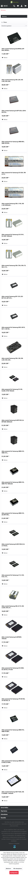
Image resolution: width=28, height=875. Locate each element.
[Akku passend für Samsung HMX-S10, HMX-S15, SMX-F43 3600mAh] (14, 440)
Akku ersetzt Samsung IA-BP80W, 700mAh (12, 637)
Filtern (5, 22)
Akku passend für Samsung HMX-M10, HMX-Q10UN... (13, 142)
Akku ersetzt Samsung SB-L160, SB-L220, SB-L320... (12, 359)
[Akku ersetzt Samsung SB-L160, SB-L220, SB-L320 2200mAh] (14, 347)
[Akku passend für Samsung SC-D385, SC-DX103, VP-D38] (14, 657)
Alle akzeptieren (17, 868)
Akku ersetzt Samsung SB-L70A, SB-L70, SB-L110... (14, 266)
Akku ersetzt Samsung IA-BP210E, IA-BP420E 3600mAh (13, 421)
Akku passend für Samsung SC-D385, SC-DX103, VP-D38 (13, 668)
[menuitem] (4, 5)
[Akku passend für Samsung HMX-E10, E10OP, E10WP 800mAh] (14, 750)
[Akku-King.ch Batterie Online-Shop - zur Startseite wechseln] (14, 2)
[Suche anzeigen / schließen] (14, 5)
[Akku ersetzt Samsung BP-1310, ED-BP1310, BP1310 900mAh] (14, 285)
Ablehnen (8, 868)
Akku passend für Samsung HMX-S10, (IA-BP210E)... (13, 514)
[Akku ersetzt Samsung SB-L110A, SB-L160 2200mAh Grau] (14, 192)
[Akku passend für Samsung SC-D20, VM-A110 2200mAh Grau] (14, 161)
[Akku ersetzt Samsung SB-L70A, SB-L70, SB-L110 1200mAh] (14, 254)
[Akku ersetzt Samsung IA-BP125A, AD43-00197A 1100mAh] (14, 99)
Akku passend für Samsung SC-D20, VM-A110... (14, 173)
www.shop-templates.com (14, 847)
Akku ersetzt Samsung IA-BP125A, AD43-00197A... (14, 111)
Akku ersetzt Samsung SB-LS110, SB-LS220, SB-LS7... (13, 606)
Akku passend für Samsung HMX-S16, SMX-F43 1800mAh (13, 483)
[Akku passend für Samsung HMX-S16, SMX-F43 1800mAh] (14, 471)
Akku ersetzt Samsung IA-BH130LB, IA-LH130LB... (13, 544)
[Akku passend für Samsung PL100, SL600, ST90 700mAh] (14, 378)
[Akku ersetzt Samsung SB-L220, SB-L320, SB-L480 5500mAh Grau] (14, 69)
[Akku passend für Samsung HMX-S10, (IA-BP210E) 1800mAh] (14, 502)
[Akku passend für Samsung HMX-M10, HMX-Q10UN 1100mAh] (14, 130)
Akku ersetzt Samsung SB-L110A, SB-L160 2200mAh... (13, 204)
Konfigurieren (14, 872)
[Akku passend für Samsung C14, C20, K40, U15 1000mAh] (14, 564)
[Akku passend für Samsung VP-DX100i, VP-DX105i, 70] (14, 688)
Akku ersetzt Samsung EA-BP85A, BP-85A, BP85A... (13, 49)
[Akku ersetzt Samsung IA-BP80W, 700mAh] (14, 626)
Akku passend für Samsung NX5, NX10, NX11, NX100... (13, 328)
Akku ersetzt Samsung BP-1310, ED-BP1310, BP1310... (12, 297)
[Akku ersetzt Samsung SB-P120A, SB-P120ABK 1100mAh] (14, 781)
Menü (6, 6)
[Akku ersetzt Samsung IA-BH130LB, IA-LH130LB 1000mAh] (14, 533)
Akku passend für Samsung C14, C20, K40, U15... (13, 575)
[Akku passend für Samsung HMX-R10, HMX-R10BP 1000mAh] (14, 719)
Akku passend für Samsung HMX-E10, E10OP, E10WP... (13, 761)
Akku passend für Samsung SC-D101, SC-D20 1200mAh (13, 235)
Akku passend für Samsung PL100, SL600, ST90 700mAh (12, 390)
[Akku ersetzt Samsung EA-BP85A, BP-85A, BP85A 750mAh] (14, 38)
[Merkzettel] (17, 5)
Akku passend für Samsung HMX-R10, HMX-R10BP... (13, 730)
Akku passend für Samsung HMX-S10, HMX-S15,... (13, 452)
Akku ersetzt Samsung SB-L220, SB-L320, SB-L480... (12, 80)
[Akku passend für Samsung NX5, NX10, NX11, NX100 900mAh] (14, 316)
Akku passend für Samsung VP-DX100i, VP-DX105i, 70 (13, 699)
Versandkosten (5, 824)
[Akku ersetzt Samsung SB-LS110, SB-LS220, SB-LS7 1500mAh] (14, 595)
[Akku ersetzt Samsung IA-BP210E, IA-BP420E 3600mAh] (14, 409)
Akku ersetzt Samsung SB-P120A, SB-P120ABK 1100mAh (13, 792)
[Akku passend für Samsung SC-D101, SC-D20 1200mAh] (14, 223)
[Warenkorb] (25, 5)
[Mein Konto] (21, 5)
